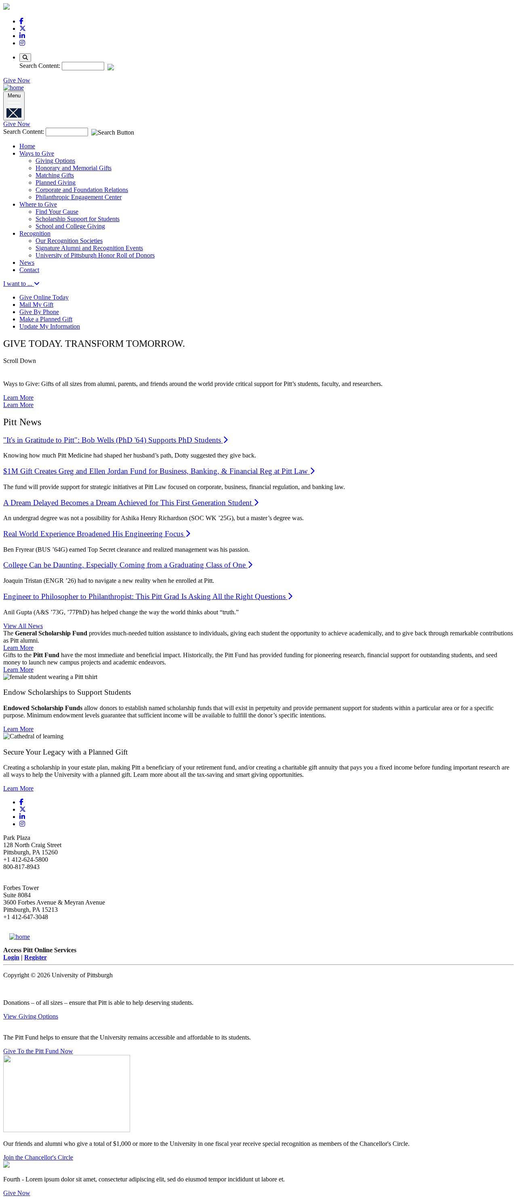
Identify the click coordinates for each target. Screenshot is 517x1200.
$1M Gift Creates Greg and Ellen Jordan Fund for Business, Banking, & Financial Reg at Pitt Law (156, 471)
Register (35, 957)
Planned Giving (56, 182)
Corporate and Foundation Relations (82, 189)
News (26, 262)
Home (27, 146)
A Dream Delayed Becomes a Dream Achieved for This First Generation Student (128, 502)
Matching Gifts (55, 175)
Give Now (16, 80)
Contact (29, 269)
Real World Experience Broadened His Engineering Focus (94, 533)
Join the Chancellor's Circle (38, 1157)
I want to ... (18, 283)
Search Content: (40, 65)
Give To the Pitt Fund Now (38, 1051)
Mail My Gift (36, 304)
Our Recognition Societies (69, 240)
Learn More (18, 397)
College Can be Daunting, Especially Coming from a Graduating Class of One (125, 565)
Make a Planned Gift (45, 319)
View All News (23, 625)
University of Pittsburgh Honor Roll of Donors (95, 255)
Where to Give (38, 204)
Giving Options (55, 160)
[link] (21, 21)
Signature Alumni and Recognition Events (89, 248)
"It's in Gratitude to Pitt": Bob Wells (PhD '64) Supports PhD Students (113, 440)
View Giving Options (30, 1016)
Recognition (34, 233)
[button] (258, 365)
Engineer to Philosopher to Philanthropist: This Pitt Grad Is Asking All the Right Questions (145, 596)
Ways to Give (36, 153)
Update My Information (49, 326)
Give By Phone (39, 311)
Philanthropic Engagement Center (79, 197)
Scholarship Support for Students (78, 218)
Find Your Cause (57, 211)
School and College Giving (70, 226)
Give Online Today (44, 297)
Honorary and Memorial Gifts (73, 167)
